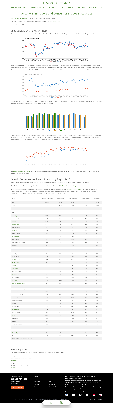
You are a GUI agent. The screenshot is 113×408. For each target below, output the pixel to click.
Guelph (13, 248)
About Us (70, 7)
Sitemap (100, 399)
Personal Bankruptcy (37, 7)
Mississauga (15, 268)
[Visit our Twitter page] (73, 395)
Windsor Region (16, 333)
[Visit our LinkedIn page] (87, 395)
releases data (56, 21)
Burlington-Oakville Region (18, 283)
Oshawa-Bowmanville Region (19, 289)
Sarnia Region (15, 309)
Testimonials (37, 387)
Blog (50, 381)
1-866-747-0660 (20, 379)
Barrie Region (15, 216)
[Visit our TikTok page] (80, 395)
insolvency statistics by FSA (74, 189)
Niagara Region (15, 274)
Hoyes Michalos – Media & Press (22, 18)
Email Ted (13, 368)
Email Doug (14, 360)
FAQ (61, 7)
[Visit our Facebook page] (66, 395)
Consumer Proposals (18, 7)
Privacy (91, 399)
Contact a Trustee (17, 387)
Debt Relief (52, 7)
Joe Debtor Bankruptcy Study (68, 186)
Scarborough (15, 315)
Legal (95, 399)
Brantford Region (16, 224)
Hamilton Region (16, 251)
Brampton (14, 221)
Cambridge (14, 230)
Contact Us (93, 7)
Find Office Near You (54, 387)
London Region (15, 262)
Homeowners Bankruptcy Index (21, 171)
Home (12, 18)
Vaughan (14, 330)
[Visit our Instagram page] (100, 395)
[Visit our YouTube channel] (94, 395)
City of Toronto (15, 236)
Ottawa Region (15, 292)
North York (14, 280)
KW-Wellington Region (17, 260)
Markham (14, 265)
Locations (81, 7)
